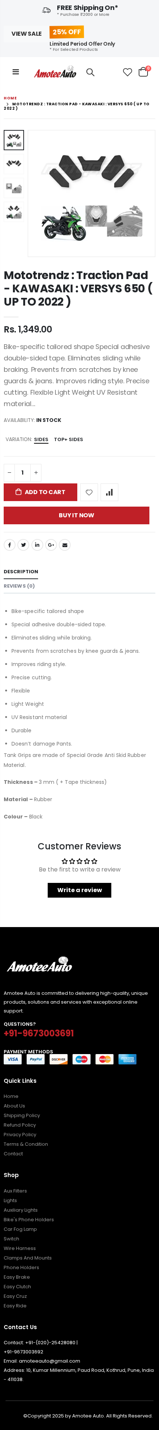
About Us (14, 1105)
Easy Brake (17, 1277)
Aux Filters (15, 1190)
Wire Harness (20, 1248)
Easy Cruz (15, 1296)
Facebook (10, 545)
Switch (11, 1238)
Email (65, 545)
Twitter (23, 545)
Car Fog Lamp (20, 1229)
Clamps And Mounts (28, 1257)
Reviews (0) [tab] (19, 585)
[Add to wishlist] (89, 492)
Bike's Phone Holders (29, 1219)
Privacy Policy (20, 1134)
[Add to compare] (109, 492)
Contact (13, 1153)
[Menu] (16, 72)
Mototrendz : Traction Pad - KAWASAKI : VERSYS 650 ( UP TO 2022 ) (78, 288)
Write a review (79, 890)
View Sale (26, 33)
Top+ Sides (68, 439)
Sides (41, 439)
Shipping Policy (22, 1115)
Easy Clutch (17, 1286)
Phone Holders (21, 1267)
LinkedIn (37, 545)
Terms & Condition (26, 1144)
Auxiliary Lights (21, 1210)
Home (10, 98)
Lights (10, 1200)
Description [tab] (21, 571)
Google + (51, 545)
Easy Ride (15, 1305)
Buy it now (76, 515)
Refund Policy (20, 1124)
